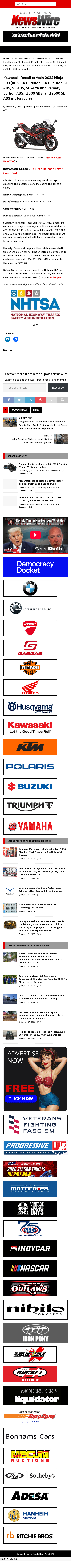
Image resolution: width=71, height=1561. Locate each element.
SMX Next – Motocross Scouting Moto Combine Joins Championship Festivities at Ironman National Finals (41, 1015)
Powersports (23, 58)
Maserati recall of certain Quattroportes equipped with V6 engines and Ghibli (41, 482)
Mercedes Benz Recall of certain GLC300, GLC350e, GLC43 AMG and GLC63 (41, 499)
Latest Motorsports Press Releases (29, 841)
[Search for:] (35, 3)
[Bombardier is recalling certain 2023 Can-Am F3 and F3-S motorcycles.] (10, 467)
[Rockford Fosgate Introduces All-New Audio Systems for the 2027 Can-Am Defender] (10, 1035)
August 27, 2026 (28, 934)
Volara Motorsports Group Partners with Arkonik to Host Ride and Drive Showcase (40, 889)
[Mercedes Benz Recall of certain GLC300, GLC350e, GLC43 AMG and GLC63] (10, 501)
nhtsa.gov (55, 277)
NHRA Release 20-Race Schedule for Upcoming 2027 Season (38, 906)
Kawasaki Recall (19, 410)
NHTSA (36, 410)
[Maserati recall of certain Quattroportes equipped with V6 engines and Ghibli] (10, 484)
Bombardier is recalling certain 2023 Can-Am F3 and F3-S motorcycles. (43, 465)
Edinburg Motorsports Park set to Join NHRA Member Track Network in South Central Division (42, 852)
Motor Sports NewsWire (38, 106)
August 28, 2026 (28, 878)
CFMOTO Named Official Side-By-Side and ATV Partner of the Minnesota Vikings (41, 997)
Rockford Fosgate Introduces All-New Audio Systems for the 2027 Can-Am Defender (42, 1033)
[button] (66, 49)
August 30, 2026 (28, 966)
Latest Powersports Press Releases (29, 945)
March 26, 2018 (27, 487)
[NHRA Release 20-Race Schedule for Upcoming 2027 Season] (10, 908)
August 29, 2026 (28, 859)
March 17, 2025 (13, 106)
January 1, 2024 (28, 470)
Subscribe (58, 387)
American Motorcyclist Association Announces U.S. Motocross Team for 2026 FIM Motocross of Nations (43, 979)
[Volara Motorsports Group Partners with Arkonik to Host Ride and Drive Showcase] (10, 891)
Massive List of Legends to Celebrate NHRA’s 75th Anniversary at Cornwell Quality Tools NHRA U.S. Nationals (43, 871)
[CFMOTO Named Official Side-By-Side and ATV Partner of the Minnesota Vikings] (10, 999)
